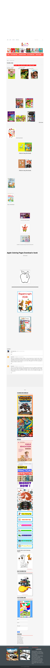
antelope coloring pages (23, 368)
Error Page (17, 39)
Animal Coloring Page (20, 637)
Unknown (12, 366)
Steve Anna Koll (13, 351)
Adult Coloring (19, 636)
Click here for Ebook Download (25, 220)
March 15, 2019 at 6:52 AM (20, 351)
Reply (11, 363)
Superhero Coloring (22, 54)
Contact (13, 39)
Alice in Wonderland (11, 204)
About (10, 39)
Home (7, 39)
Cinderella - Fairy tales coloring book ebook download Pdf (25, 244)
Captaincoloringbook (26, 666)
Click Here (41, 122)
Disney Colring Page (20, 641)
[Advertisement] (25, 7)
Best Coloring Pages (30, 54)
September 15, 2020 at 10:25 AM (19, 366)
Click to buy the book (25, 153)
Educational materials (20, 642)
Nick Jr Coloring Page (20, 643)
